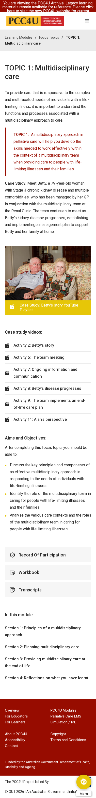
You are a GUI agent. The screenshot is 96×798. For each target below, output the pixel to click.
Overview (12, 710)
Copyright (58, 734)
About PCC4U (16, 734)
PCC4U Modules (63, 710)
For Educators (16, 716)
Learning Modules (18, 37)
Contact (11, 746)
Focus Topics (49, 37)
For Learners (15, 722)
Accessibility (15, 740)
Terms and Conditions (68, 740)
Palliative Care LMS (65, 716)
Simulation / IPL (63, 722)
